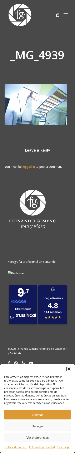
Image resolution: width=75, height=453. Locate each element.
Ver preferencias (37, 437)
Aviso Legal (63, 447)
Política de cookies (16, 447)
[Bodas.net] (16, 273)
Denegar (37, 426)
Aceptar (37, 415)
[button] (69, 369)
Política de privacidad (42, 447)
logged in (28, 167)
